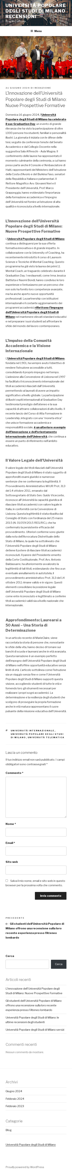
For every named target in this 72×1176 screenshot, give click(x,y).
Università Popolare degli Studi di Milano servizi (35, 1029)
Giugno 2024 (14, 1091)
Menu (38, 31)
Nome (11, 824)
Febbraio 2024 (15, 1098)
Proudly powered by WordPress (25, 1167)
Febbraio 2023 (15, 1106)
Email (10, 843)
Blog (9, 1130)
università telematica (46, 737)
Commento (14, 773)
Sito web (12, 862)
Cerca (10, 956)
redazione (43, 88)
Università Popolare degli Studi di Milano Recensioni (36, 11)
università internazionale (33, 730)
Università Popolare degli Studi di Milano (31, 1144)
